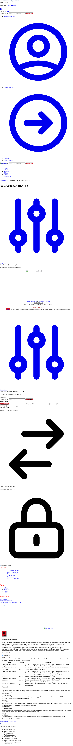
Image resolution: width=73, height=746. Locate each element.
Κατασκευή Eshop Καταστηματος (34, 627)
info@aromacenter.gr (6, 600)
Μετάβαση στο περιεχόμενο (8, 721)
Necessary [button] (5, 654)
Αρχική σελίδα (3, 180)
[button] (0, 723)
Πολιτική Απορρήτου (13, 578)
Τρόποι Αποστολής (12, 574)
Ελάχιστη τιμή (29, 403)
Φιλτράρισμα (4, 403)
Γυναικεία (6, 589)
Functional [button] (5, 687)
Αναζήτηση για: (4, 13)
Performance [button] (5, 693)
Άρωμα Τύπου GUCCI (32, 301)
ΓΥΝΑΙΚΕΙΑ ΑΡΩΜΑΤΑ (44, 301)
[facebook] (1, 9)
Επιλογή (8, 309)
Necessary (7, 655)
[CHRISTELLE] (38, 284)
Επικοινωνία (10, 577)
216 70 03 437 (12, 5)
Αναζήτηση (29, 13)
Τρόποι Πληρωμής (12, 572)
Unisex (6, 591)
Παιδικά (6, 593)
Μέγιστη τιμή (53, 403)
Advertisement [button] (6, 706)
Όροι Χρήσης (11, 575)
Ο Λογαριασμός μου (9, 16)
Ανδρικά (6, 588)
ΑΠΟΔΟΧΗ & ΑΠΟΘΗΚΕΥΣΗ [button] (11, 718)
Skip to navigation (5, 1)
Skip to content (15, 1)
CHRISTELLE (38, 303)
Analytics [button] (4, 700)
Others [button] (4, 713)
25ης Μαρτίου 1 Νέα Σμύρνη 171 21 (10, 602)
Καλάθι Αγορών (8, 87)
